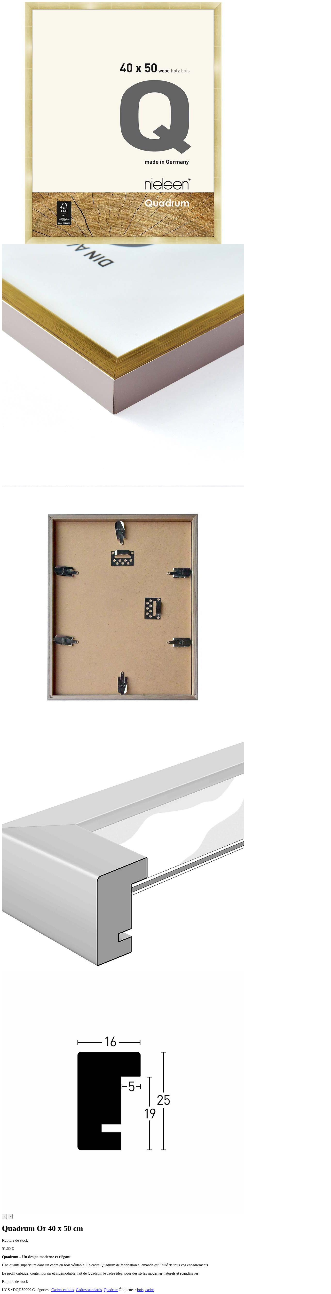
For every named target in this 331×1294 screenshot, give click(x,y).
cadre (149, 1290)
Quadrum (111, 1290)
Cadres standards (89, 1290)
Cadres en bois (62, 1290)
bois (140, 1290)
